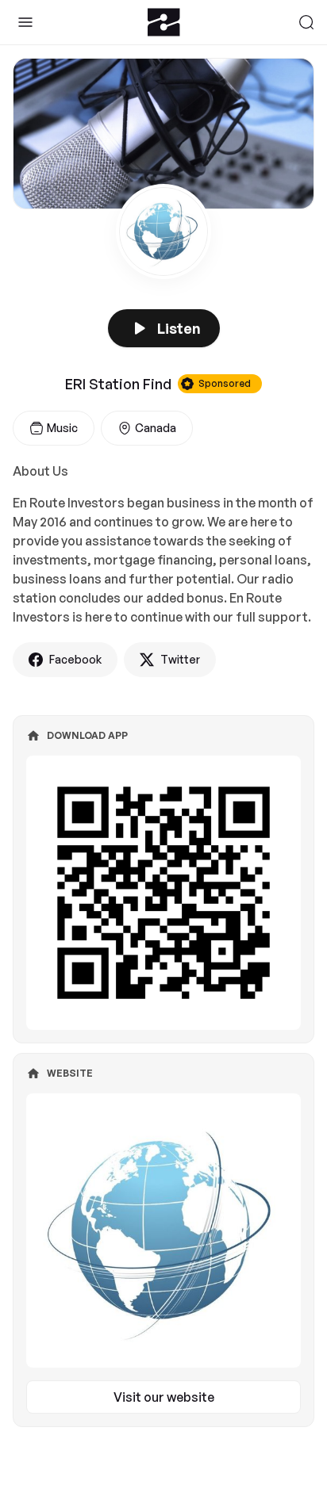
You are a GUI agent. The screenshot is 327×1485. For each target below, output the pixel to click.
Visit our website (163, 1397)
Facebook (75, 659)
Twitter (180, 659)
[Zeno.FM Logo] (164, 22)
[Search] (306, 22)
